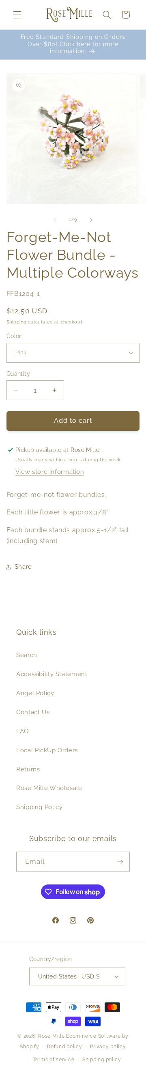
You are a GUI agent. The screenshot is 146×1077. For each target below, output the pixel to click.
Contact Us (32, 712)
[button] (17, 14)
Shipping (16, 321)
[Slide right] (91, 220)
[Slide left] (55, 220)
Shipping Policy (39, 806)
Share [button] (23, 566)
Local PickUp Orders (47, 750)
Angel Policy (35, 692)
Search (26, 654)
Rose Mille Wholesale (49, 787)
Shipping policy (101, 1059)
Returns (28, 769)
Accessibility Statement (52, 673)
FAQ (22, 731)
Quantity (18, 373)
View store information (49, 471)
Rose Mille (51, 1036)
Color (13, 336)
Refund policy (64, 1046)
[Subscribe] (120, 861)
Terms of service (54, 1059)
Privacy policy (108, 1046)
